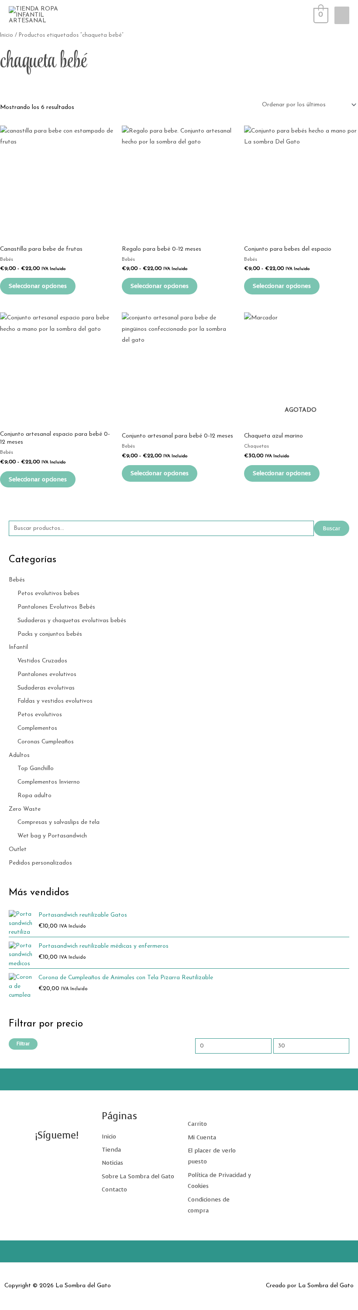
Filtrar (23, 1043)
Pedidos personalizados (40, 863)
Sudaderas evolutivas (46, 688)
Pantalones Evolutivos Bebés (56, 607)
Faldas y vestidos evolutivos (55, 701)
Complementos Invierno (48, 782)
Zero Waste (25, 809)
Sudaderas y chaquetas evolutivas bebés (71, 620)
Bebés (17, 580)
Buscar (332, 528)
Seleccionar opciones (38, 286)
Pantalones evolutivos (46, 674)
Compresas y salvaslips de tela (58, 822)
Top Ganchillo (35, 768)
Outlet (18, 849)
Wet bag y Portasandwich (52, 836)
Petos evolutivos (39, 715)
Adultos (19, 755)
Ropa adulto (34, 796)
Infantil (18, 647)
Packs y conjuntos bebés (49, 634)
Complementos (37, 728)
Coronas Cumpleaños (45, 742)
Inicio (6, 35)
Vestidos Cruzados (42, 661)
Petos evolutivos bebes (48, 593)
